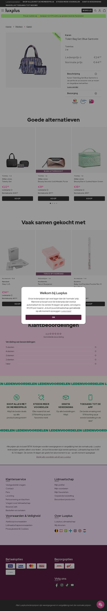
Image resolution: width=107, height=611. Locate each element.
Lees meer (66, 311)
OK (53, 317)
